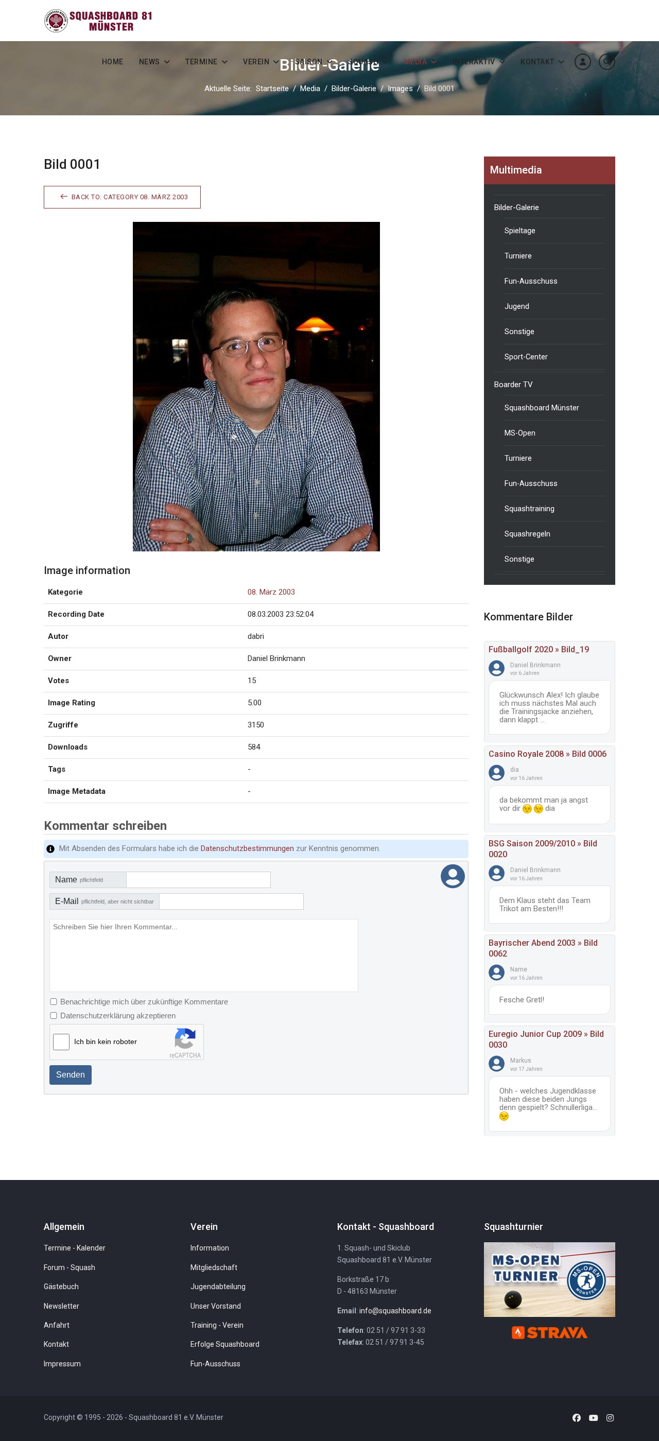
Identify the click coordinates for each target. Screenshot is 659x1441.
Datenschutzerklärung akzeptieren (118, 1015)
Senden (70, 1074)
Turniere (518, 256)
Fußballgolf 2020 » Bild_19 (539, 649)
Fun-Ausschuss (531, 281)
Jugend (517, 306)
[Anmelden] (583, 62)
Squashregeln (527, 534)
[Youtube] (593, 1418)
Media (415, 62)
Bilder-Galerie (516, 207)
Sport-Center (526, 356)
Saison (309, 62)
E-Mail (104, 901)
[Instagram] (610, 1418)
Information (209, 1248)
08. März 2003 (271, 592)
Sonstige (519, 331)
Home (113, 62)
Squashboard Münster (542, 407)
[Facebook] (577, 1418)
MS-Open (520, 433)
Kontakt (537, 62)
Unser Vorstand (215, 1306)
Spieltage (520, 230)
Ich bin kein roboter (105, 1041)
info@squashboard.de (395, 1311)
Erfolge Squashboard (224, 1344)
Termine (201, 62)
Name (79, 879)
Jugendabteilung (218, 1286)
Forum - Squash (69, 1267)
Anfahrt (57, 1325)
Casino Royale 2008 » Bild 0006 (547, 754)
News (149, 62)
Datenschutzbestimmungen (247, 848)
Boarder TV (513, 384)
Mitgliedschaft (213, 1267)
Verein (256, 62)
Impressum (62, 1364)
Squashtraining (529, 508)
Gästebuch (61, 1286)
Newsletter (61, 1306)
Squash (363, 62)
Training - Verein (217, 1325)
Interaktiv (474, 62)
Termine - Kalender (75, 1248)
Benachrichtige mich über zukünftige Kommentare (144, 1001)
